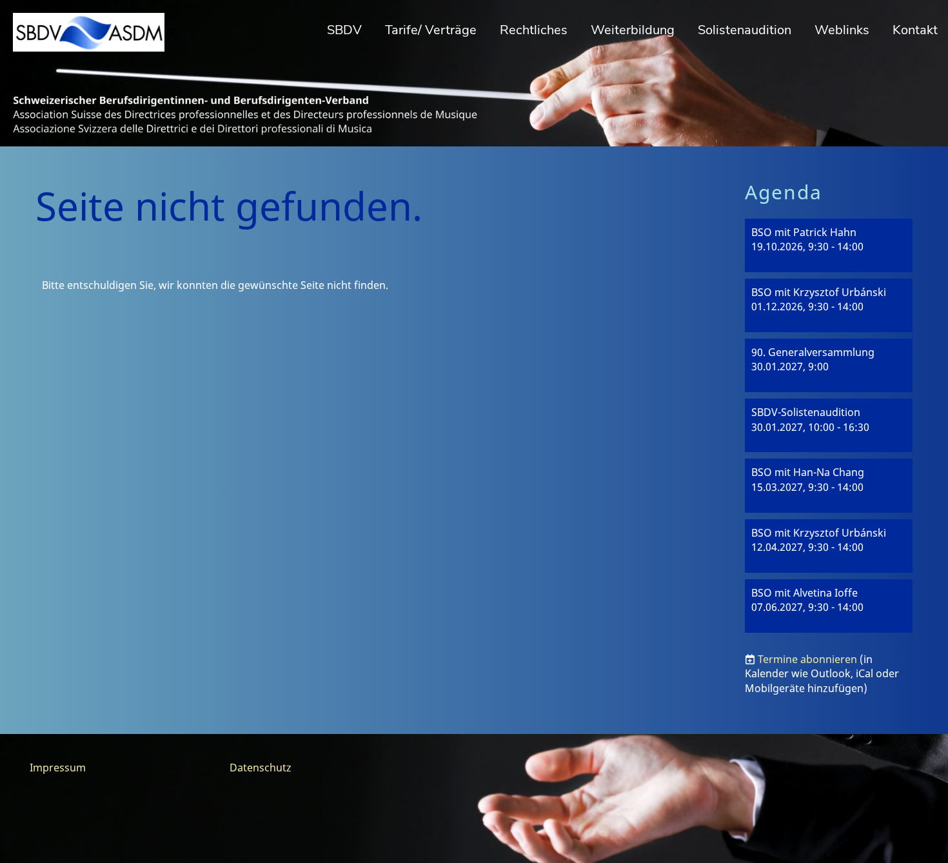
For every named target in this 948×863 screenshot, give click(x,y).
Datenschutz (260, 767)
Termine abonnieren (807, 659)
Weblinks (842, 30)
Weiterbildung (633, 30)
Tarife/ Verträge (431, 30)
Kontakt (915, 30)
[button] (829, 245)
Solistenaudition (744, 30)
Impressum (58, 767)
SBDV (344, 30)
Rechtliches (534, 30)
